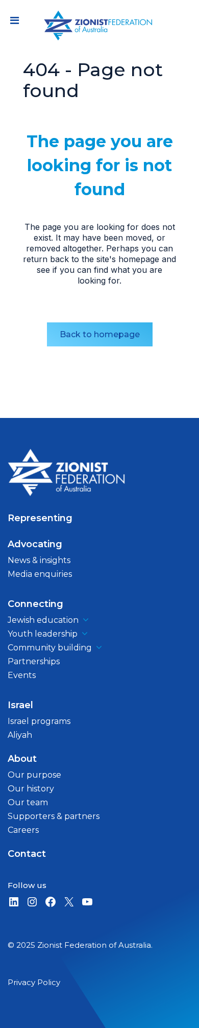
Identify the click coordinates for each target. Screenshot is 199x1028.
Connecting (35, 604)
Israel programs (39, 721)
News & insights (39, 560)
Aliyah (20, 735)
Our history (31, 788)
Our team (28, 802)
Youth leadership (43, 634)
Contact (27, 853)
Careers (23, 830)
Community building (50, 647)
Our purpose (34, 775)
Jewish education (43, 620)
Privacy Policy (34, 982)
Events (22, 675)
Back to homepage (100, 334)
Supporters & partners (54, 816)
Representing (40, 518)
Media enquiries (40, 574)
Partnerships (34, 661)
